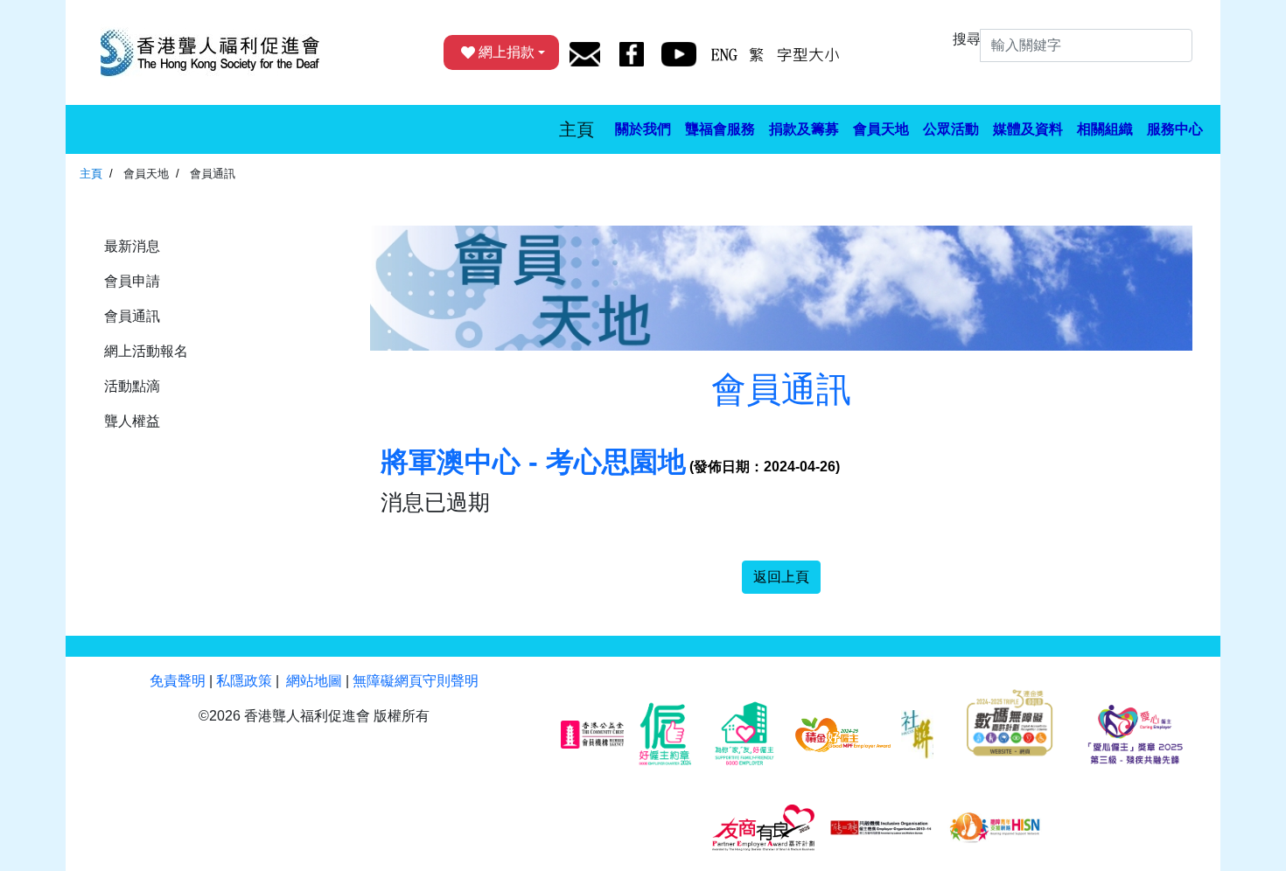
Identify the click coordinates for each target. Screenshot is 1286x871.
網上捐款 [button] (507, 52)
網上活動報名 (146, 351)
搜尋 (967, 38)
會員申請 (132, 281)
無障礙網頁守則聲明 (416, 680)
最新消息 (132, 246)
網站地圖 (314, 680)
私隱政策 (244, 680)
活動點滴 (132, 386)
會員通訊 (132, 316)
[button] (643, 129)
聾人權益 (132, 421)
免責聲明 (178, 680)
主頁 (576, 129)
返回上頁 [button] (781, 576)
